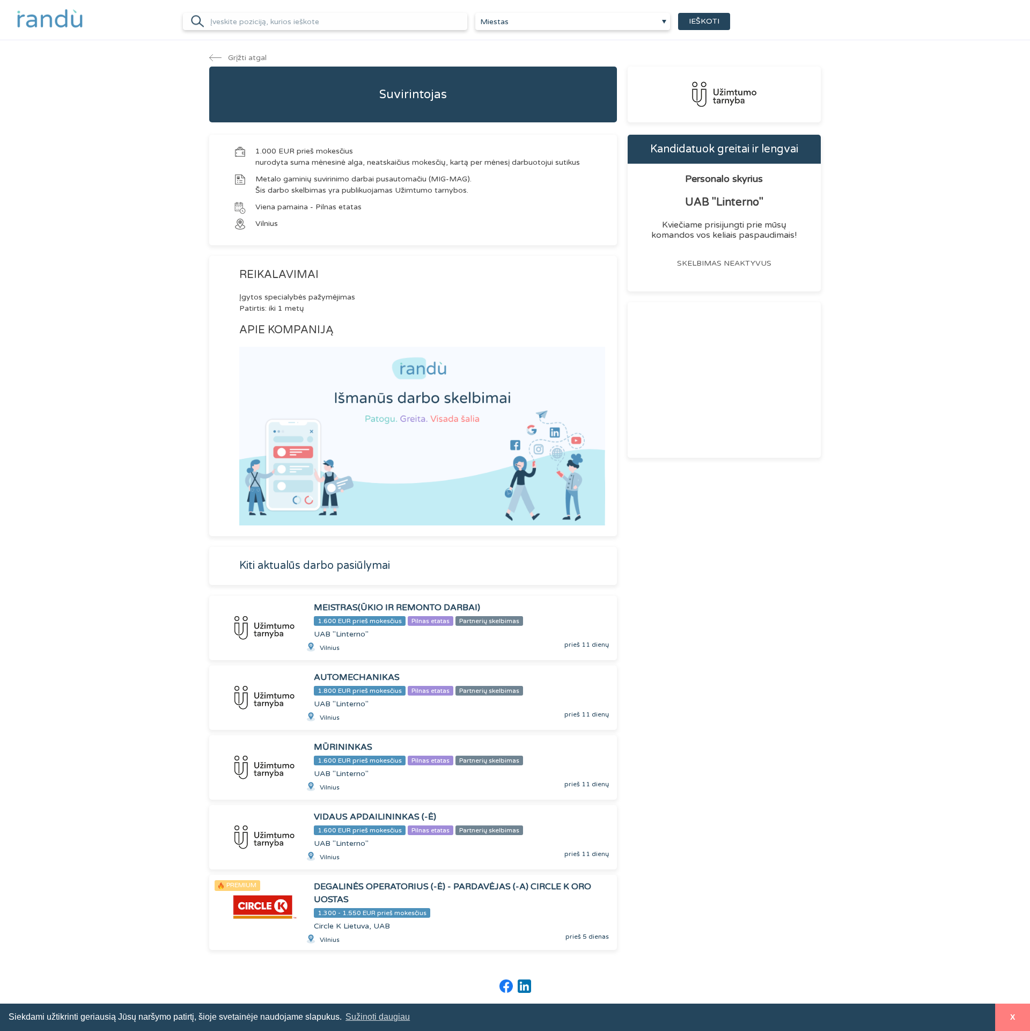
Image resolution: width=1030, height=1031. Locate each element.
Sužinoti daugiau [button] (377, 1016)
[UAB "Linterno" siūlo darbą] (724, 94)
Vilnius (266, 223)
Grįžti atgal (246, 57)
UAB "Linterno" (724, 202)
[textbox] (573, 22)
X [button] (1012, 1017)
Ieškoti (704, 21)
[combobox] (572, 21)
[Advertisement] (724, 380)
